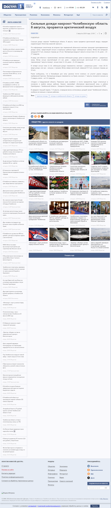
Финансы (56, 15)
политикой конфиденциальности (49, 506)
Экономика (45, 15)
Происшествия (20, 15)
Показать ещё (69, 255)
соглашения (32, 506)
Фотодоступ (68, 15)
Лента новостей (14, 22)
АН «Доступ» (104, 499)
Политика (33, 15)
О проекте (107, 2)
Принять (95, 506)
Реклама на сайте (96, 2)
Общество (7, 15)
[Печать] (106, 34)
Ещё (78, 15)
